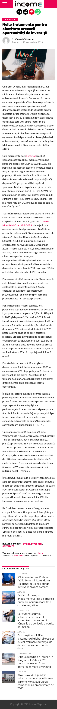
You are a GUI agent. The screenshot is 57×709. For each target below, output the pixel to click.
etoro (26, 544)
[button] (4, 3)
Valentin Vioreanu (24, 39)
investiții (36, 544)
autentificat (19, 555)
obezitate (8, 546)
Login (40, 553)
